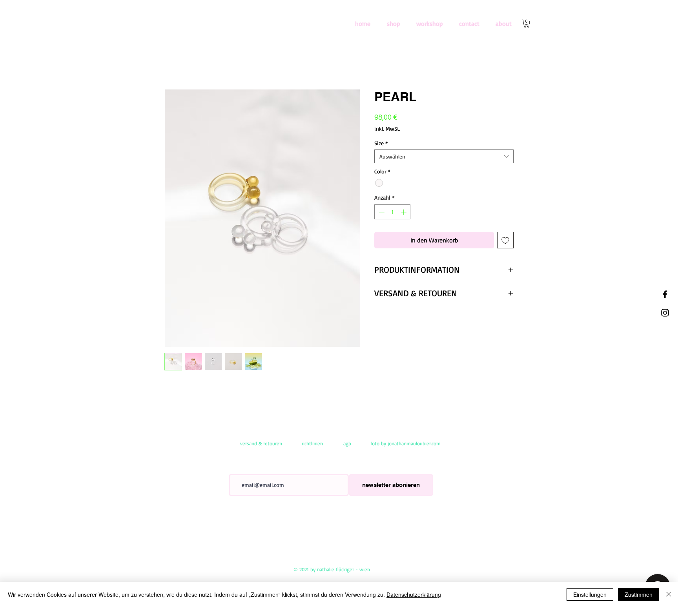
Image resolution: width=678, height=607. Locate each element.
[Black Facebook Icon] (665, 294)
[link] (526, 23)
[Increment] (404, 212)
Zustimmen (638, 594)
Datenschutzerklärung (413, 594)
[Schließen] (668, 594)
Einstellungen (590, 594)
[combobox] (444, 156)
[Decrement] (380, 212)
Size (381, 143)
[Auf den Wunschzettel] (505, 240)
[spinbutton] (392, 212)
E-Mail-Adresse (245, 468)
